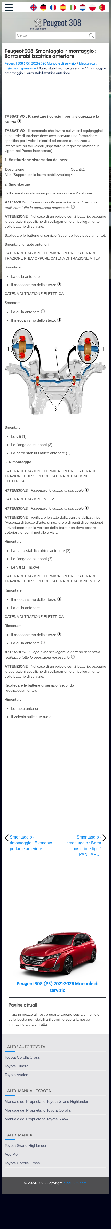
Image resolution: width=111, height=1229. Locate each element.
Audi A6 (11, 1154)
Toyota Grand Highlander (25, 1145)
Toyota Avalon (16, 1075)
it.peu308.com (75, 1183)
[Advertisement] (55, 94)
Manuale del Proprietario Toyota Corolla (37, 1110)
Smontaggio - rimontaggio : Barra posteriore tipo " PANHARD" (83, 846)
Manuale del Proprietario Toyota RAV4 (36, 1119)
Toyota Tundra (16, 1066)
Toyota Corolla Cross (22, 1057)
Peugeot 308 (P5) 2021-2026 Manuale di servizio (40, 63)
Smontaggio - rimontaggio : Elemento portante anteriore (31, 843)
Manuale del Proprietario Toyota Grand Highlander (46, 1101)
